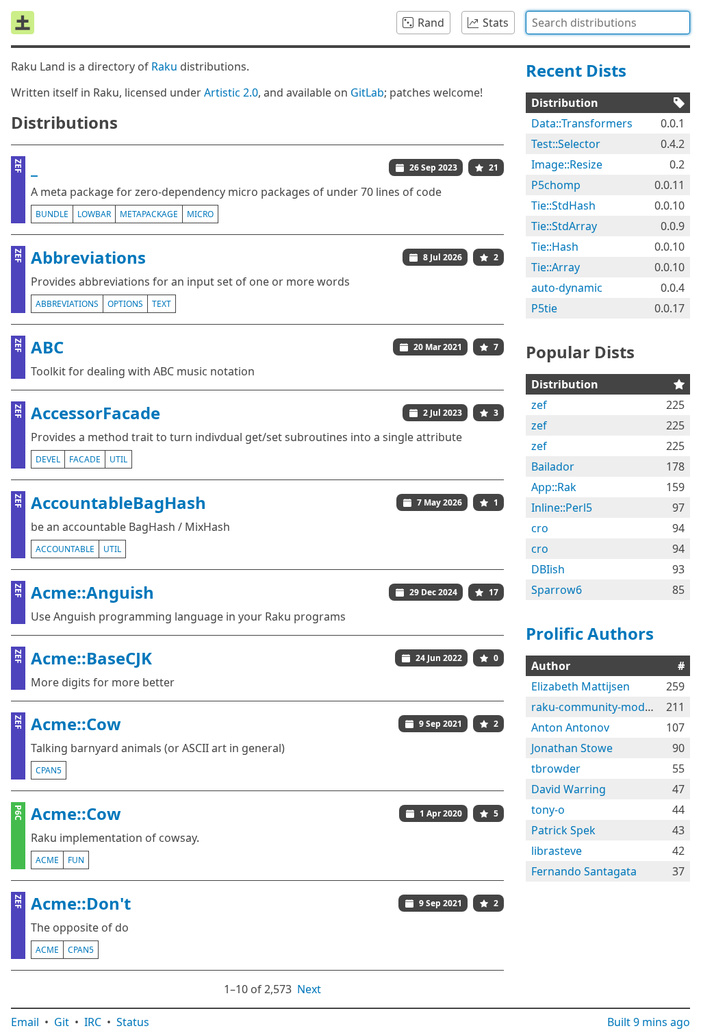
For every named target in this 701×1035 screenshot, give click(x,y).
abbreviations (67, 304)
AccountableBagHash (118, 502)
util (118, 459)
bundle (52, 214)
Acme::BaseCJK (91, 658)
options (125, 304)
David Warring (568, 789)
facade (85, 459)
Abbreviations (88, 257)
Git (61, 1022)
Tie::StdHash (563, 205)
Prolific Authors (590, 633)
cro (539, 528)
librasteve (556, 850)
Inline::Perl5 (561, 507)
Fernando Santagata (584, 871)
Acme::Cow (76, 723)
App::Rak (553, 487)
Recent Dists (576, 70)
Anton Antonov (570, 727)
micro (200, 214)
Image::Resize (566, 164)
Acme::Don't (81, 903)
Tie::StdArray (564, 226)
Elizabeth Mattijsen (580, 686)
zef (539, 404)
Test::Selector (565, 143)
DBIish (548, 569)
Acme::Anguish (92, 592)
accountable (65, 549)
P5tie (544, 308)
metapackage (149, 214)
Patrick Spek (563, 830)
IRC (92, 1022)
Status (132, 1022)
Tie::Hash (554, 246)
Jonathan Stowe (572, 748)
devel (48, 459)
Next (309, 989)
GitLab (367, 92)
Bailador (552, 466)
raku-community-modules (598, 706)
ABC (47, 347)
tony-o (548, 809)
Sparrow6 (556, 589)
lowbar (94, 214)
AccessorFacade (95, 412)
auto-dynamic (566, 287)
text (161, 304)
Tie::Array (555, 267)
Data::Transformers (582, 123)
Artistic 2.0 (231, 92)
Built (648, 1022)
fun (76, 860)
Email (25, 1022)
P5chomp (556, 184)
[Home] (22, 22)
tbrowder (556, 768)
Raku (164, 66)
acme (47, 860)
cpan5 (49, 770)
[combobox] (608, 22)
